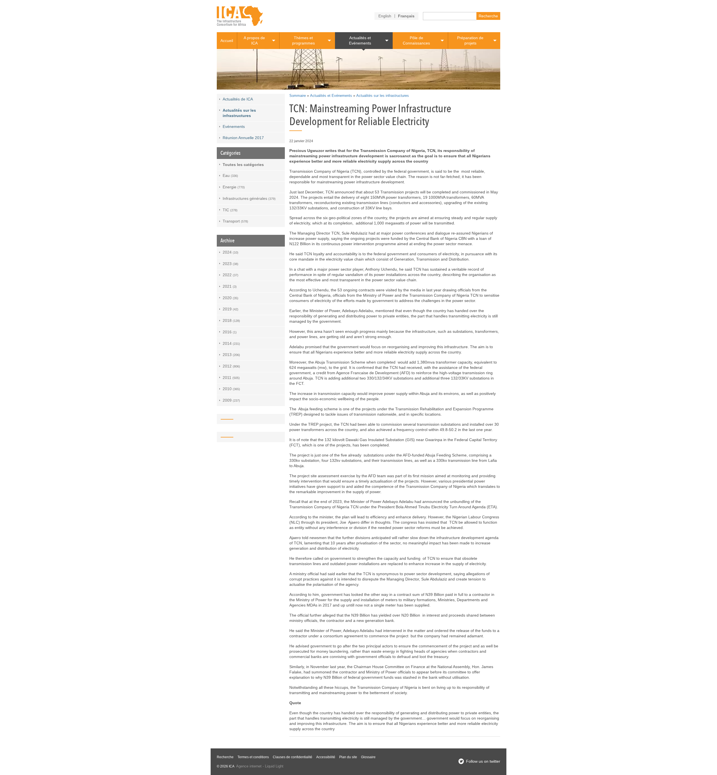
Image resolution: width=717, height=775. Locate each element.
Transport (235, 221)
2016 (230, 332)
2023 (230, 263)
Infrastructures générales (249, 198)
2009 (231, 400)
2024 (230, 252)
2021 (230, 286)
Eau (230, 175)
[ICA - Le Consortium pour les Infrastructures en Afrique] (240, 16)
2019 (230, 309)
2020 (230, 298)
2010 (231, 389)
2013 (231, 354)
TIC (230, 210)
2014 (231, 343)
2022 (230, 275)
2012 (231, 366)
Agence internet (249, 766)
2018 (231, 320)
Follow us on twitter (483, 761)
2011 (231, 377)
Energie (234, 187)
